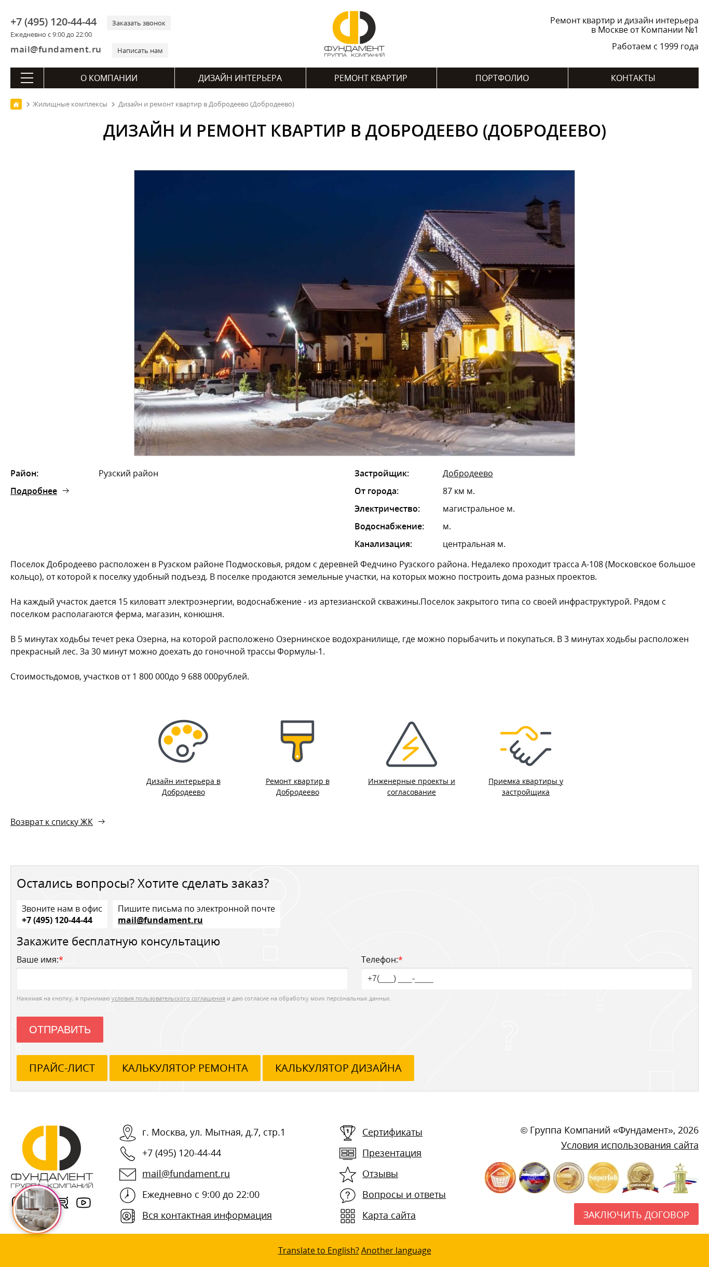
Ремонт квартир (370, 78)
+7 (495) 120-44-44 (53, 22)
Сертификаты (392, 1132)
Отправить (60, 1029)
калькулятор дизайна (338, 1068)
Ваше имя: (40, 959)
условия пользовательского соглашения (168, 998)
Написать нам (140, 50)
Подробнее (33, 491)
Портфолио (502, 78)
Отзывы (380, 1173)
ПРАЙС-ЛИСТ (62, 1068)
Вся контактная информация (207, 1215)
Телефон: (382, 959)
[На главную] (16, 104)
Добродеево (468, 473)
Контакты (633, 78)
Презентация (391, 1152)
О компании (109, 78)
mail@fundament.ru (56, 49)
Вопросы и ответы (404, 1194)
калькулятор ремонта (185, 1068)
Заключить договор (636, 1214)
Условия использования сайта (630, 1145)
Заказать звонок (139, 23)
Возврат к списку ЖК (51, 822)
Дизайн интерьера (240, 78)
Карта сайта (389, 1215)
